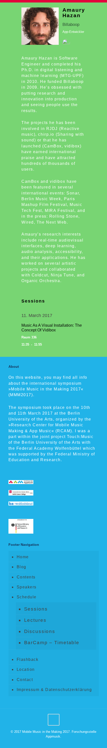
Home (23, 557)
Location (26, 669)
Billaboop (70, 24)
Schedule (27, 597)
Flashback (28, 659)
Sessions (36, 609)
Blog (21, 567)
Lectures (35, 620)
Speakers (27, 587)
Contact (25, 680)
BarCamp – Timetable (52, 642)
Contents (26, 577)
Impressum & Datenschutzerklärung (54, 689)
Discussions (39, 631)
